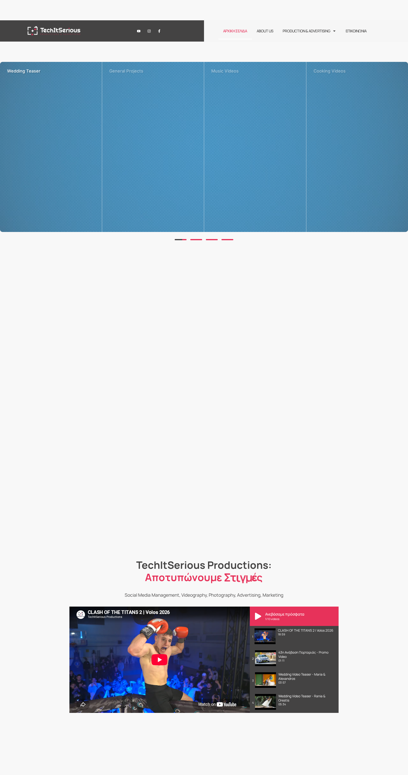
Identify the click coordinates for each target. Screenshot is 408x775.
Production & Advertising (306, 31)
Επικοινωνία (356, 31)
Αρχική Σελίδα (235, 31)
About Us (265, 31)
